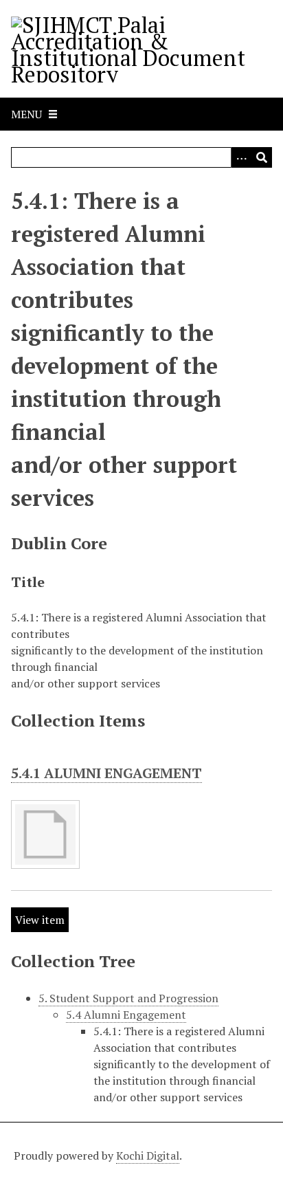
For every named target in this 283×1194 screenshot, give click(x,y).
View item (40, 919)
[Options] (241, 157)
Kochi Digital (147, 1155)
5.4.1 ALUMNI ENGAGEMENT (106, 773)
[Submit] (261, 157)
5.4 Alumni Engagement (126, 1014)
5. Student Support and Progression (128, 998)
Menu (26, 114)
